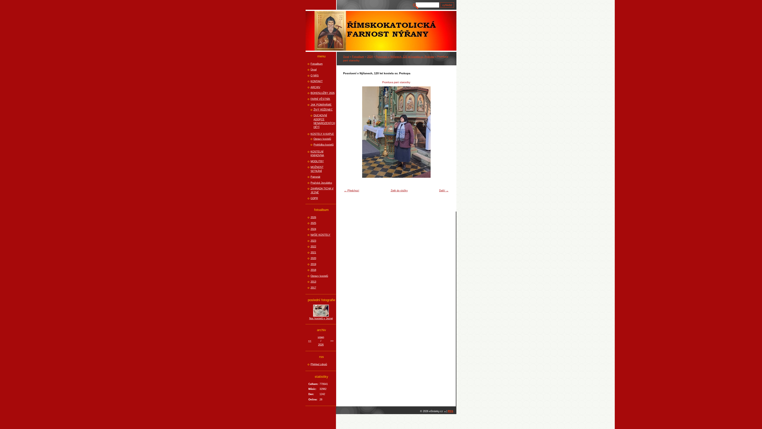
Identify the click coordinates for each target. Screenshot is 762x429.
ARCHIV (315, 87)
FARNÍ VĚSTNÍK (320, 99)
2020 (313, 258)
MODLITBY (317, 161)
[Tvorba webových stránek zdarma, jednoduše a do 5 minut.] (445, 412)
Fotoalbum (358, 56)
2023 (313, 240)
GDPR (314, 198)
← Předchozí (351, 190)
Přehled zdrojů (319, 364)
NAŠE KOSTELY (320, 234)
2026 (313, 217)
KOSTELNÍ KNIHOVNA (317, 153)
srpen (321, 337)
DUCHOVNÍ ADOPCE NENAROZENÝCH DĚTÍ (324, 121)
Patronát (315, 176)
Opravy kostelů (322, 138)
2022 (313, 246)
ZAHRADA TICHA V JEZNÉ (322, 190)
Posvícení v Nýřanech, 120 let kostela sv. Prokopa (405, 56)
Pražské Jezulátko (321, 182)
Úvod (346, 56)
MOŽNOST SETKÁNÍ (317, 169)
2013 (313, 281)
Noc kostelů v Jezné (321, 318)
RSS (450, 411)
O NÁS (315, 75)
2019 (313, 264)
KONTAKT (317, 81)
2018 (313, 270)
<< (309, 340)
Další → (443, 190)
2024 (370, 56)
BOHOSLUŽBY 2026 (323, 93)
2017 (313, 287)
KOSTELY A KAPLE (322, 133)
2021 (313, 252)
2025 (313, 223)
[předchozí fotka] (348, 132)
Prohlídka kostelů (324, 144)
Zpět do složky (399, 190)
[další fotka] (444, 132)
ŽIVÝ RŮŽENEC (323, 109)
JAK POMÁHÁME (321, 104)
